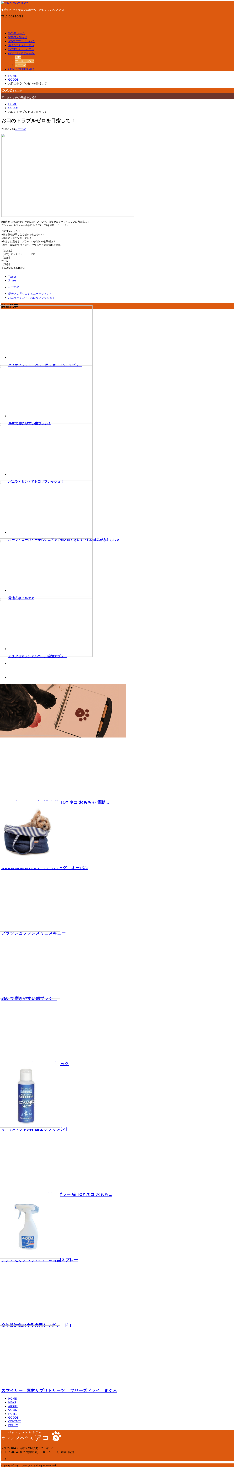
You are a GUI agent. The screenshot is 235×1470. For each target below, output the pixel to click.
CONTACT (23, 69)
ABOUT (21, 41)
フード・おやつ (24, 61)
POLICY (13, 1425)
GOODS (21, 53)
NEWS (17, 37)
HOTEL (21, 49)
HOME (16, 33)
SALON (21, 45)
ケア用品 (20, 65)
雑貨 (18, 57)
